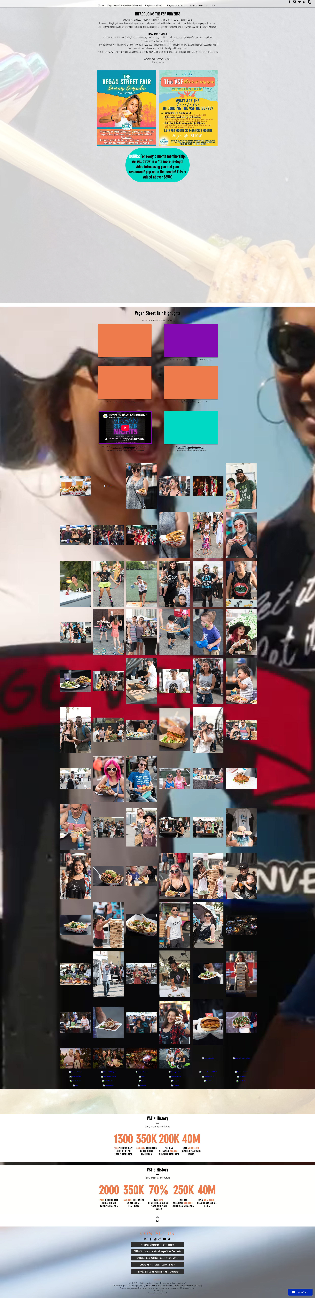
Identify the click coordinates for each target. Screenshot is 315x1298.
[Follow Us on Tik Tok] (160, 1239)
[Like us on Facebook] (150, 1239)
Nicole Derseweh (129, 447)
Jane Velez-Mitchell (194, 447)
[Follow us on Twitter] (169, 1239)
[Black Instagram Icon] (294, 2)
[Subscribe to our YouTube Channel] (164, 1239)
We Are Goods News (188, 401)
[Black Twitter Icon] (299, 2)
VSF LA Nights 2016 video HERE (133, 450)
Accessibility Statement (157, 1293)
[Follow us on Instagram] (146, 1239)
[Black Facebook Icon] (289, 2)
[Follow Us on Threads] (155, 1239)
